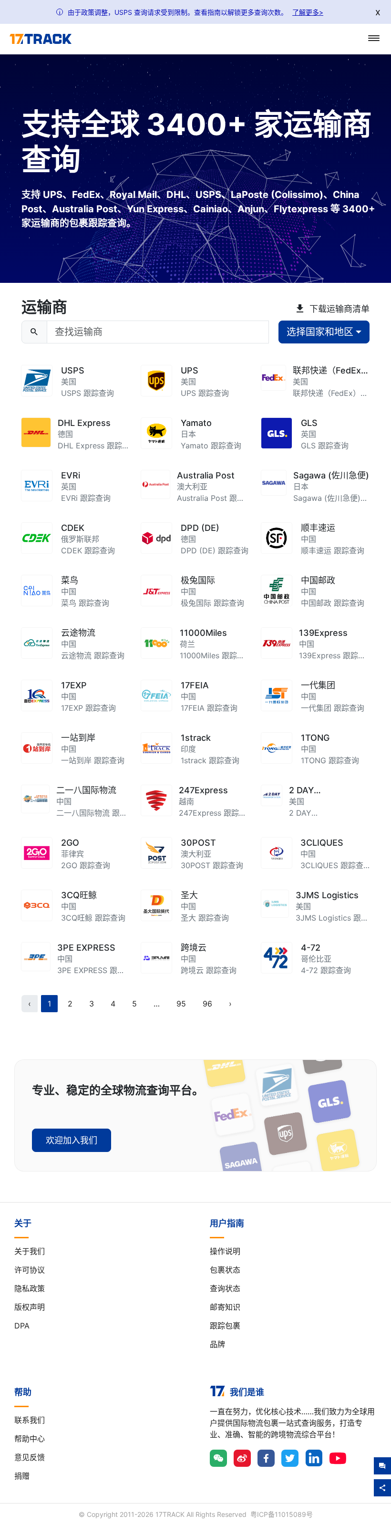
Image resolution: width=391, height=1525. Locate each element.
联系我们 (29, 1420)
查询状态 (225, 1288)
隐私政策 (29, 1288)
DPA (22, 1325)
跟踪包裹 (225, 1325)
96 (207, 1003)
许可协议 (29, 1270)
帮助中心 (29, 1438)
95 (181, 1003)
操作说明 (225, 1251)
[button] (156, 1003)
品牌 (217, 1344)
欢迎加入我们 (71, 1140)
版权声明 (29, 1307)
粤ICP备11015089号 (281, 1514)
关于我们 (29, 1251)
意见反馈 (29, 1457)
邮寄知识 (225, 1307)
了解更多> (307, 12)
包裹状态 (225, 1270)
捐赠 (22, 1476)
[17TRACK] (41, 39)
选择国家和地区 (320, 332)
